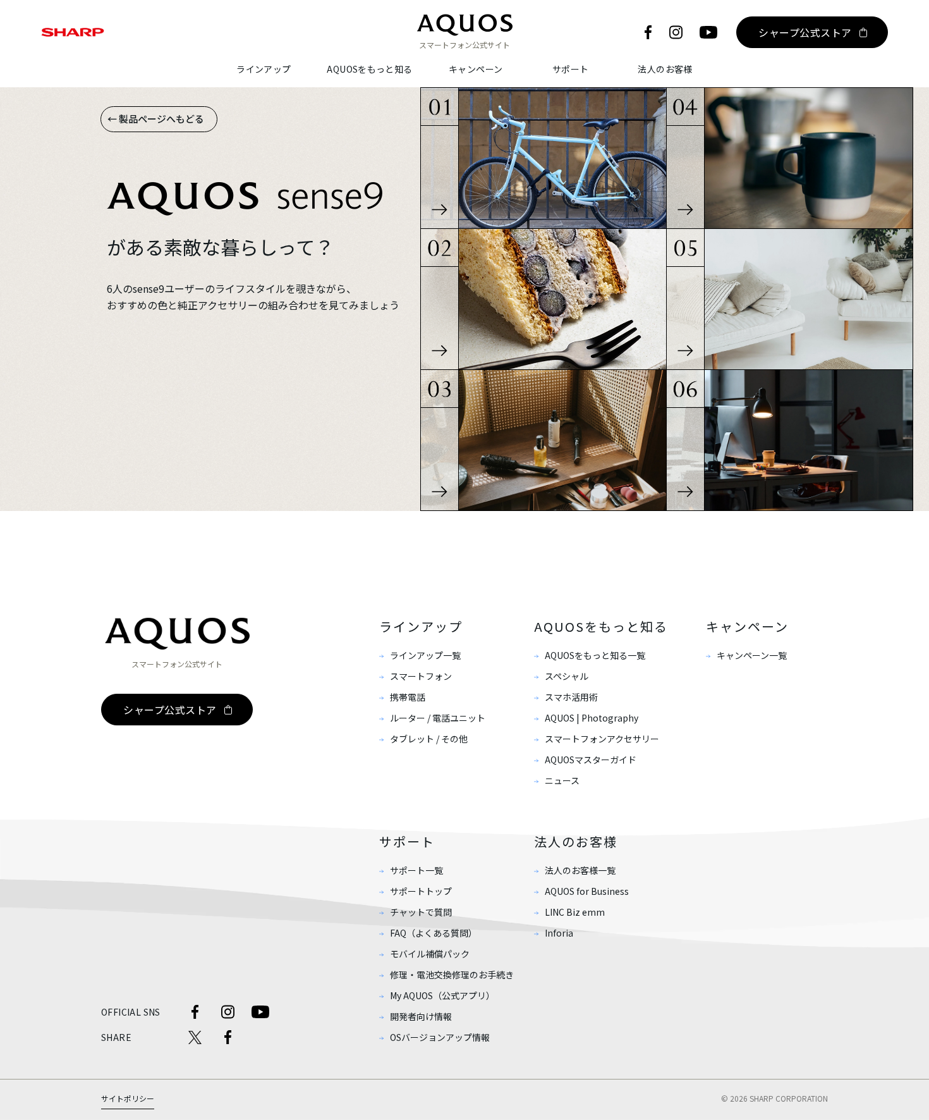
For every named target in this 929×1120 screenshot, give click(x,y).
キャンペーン (475, 69)
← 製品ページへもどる (155, 118)
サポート (570, 69)
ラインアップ (263, 69)
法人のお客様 (665, 69)
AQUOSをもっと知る (369, 69)
